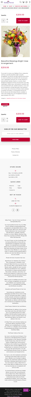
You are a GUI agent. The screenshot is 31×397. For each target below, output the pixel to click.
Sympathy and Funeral (21, 6)
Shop (10, 6)
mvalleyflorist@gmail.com (15, 205)
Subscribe (15, 139)
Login (19, 185)
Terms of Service (15, 151)
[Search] (20, 2)
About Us (11, 185)
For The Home (19, 98)
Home (4, 6)
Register (20, 187)
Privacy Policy (15, 148)
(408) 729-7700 (15, 201)
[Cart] (24, 2)
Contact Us (16, 155)
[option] (15, 41)
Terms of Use (16, 396)
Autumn (24, 98)
